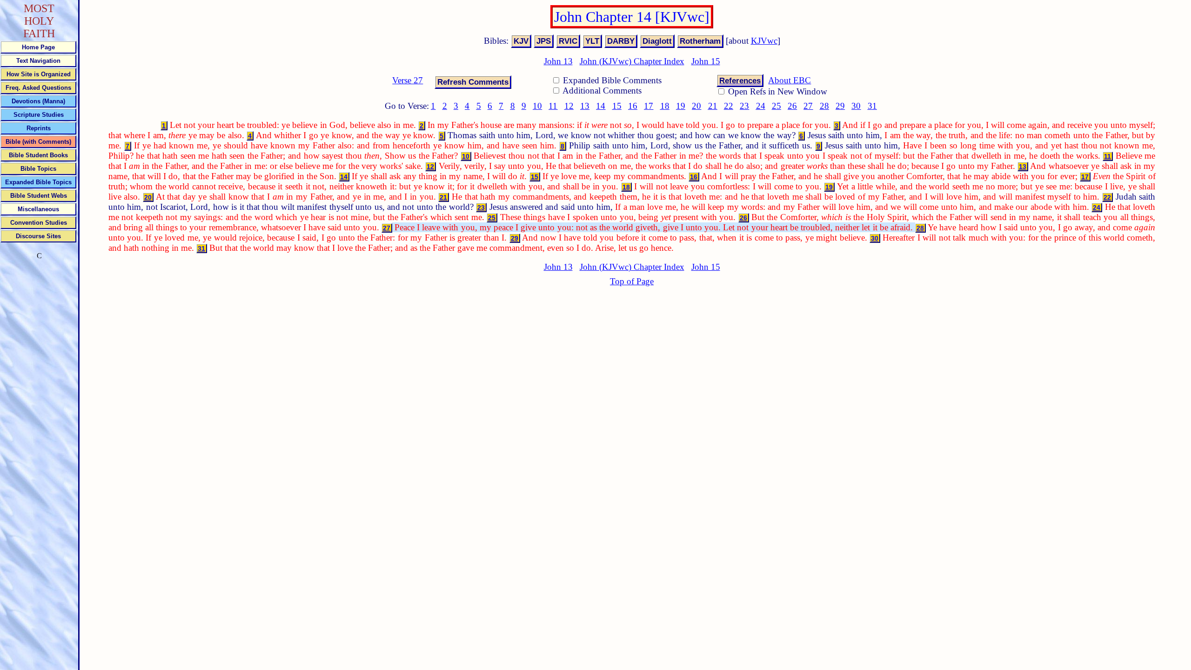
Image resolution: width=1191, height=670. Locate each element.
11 (553, 106)
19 (680, 106)
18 (664, 106)
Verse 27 (407, 80)
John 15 (705, 61)
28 (824, 106)
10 (537, 106)
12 (569, 106)
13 (584, 106)
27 (808, 106)
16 (632, 106)
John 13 (558, 61)
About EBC (789, 80)
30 (856, 106)
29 (840, 106)
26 (792, 106)
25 (776, 106)
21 (712, 106)
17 (648, 106)
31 (872, 106)
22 (728, 106)
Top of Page (632, 281)
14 (600, 106)
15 (617, 106)
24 (760, 106)
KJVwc (764, 41)
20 (696, 106)
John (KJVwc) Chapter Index (632, 61)
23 (744, 106)
